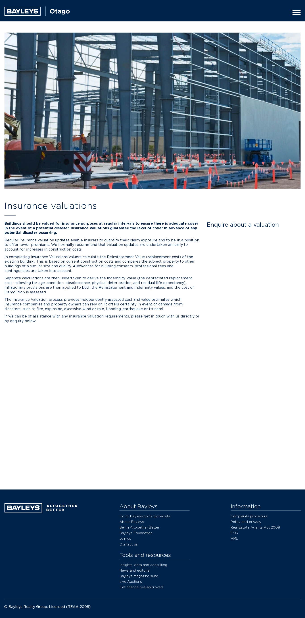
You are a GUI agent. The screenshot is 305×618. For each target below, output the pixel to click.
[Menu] (295, 12)
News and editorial (134, 570)
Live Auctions (130, 581)
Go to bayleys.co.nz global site (144, 516)
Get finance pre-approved (141, 587)
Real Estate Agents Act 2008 (255, 527)
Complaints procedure (249, 516)
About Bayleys (131, 522)
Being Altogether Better (139, 527)
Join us (125, 538)
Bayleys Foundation (135, 533)
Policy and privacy (246, 522)
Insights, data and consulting (143, 565)
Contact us (128, 544)
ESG (234, 533)
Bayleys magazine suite (138, 576)
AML (234, 538)
